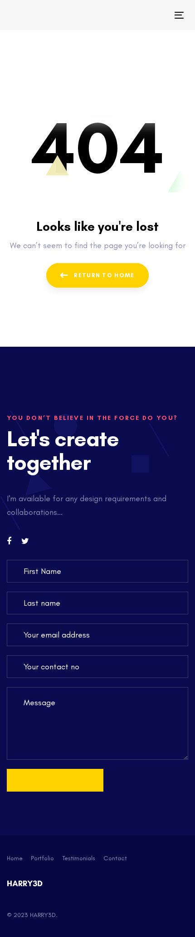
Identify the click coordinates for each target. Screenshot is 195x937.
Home (15, 858)
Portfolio (42, 858)
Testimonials (78, 858)
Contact (115, 858)
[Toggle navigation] (155, 15)
